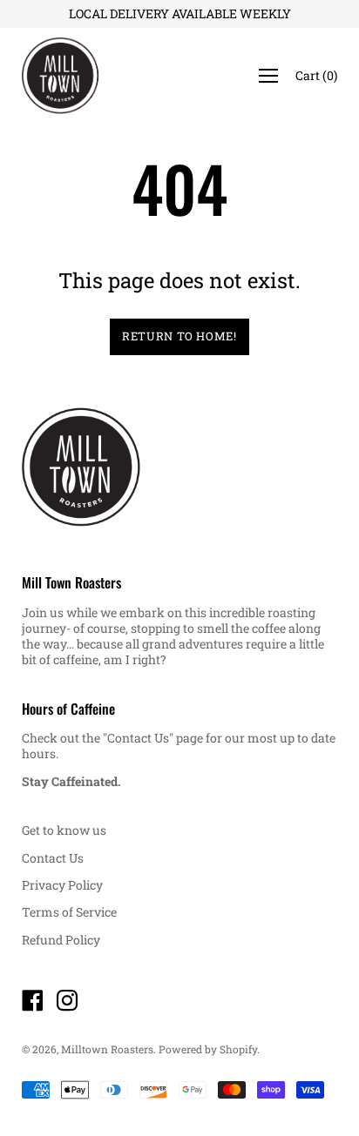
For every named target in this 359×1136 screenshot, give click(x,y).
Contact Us (53, 858)
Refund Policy (61, 939)
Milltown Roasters (107, 1049)
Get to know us (64, 830)
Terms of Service (69, 912)
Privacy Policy (62, 885)
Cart (316, 75)
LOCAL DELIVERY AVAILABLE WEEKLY (180, 13)
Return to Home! (179, 336)
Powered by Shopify (208, 1049)
